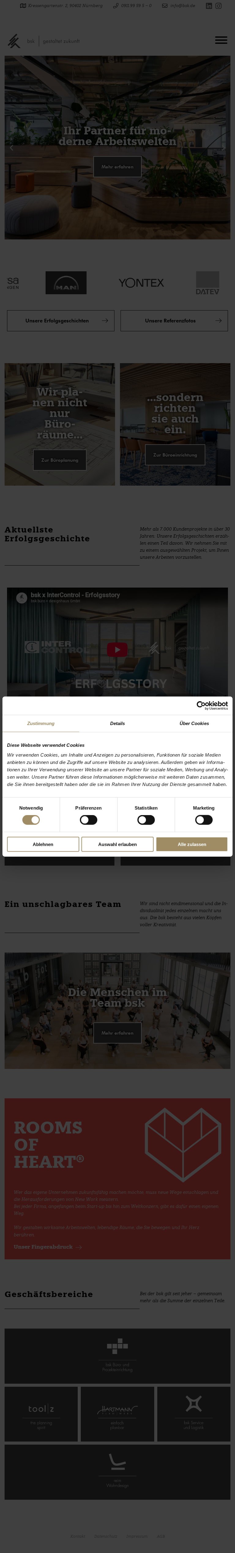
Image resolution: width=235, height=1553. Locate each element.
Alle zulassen (192, 844)
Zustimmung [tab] (40, 723)
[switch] (88, 820)
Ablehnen (43, 844)
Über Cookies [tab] (194, 723)
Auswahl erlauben (117, 844)
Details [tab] (117, 723)
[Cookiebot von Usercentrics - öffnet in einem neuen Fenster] (201, 705)
